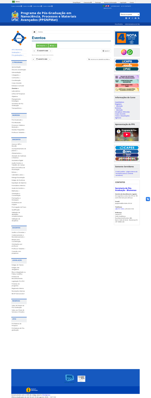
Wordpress (46, 395)
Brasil (18, 2)
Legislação (123, 2)
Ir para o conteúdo (16, 6)
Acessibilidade (115, 6)
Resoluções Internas (18, 291)
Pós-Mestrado (16, 122)
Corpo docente (16, 83)
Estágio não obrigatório (15, 268)
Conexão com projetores (16, 252)
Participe (98, 2)
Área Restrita (119, 24)
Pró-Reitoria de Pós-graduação (18, 329)
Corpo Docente (120, 114)
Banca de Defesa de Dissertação (18, 168)
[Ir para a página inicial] (34, 32)
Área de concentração (19, 70)
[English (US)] (106, 6)
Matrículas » (15, 191)
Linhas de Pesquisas (18, 94)
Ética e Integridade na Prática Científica (19, 273)
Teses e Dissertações (122, 116)
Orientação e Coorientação (16, 194)
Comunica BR (88, 2)
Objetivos (15, 96)
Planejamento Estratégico (16, 100)
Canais (132, 2)
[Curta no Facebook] (126, 18)
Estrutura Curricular (18, 86)
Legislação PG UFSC (18, 281)
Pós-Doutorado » (17, 120)
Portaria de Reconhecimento (17, 277)
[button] (99, 59)
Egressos (118, 118)
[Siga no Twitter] (129, 18)
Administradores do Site (132, 24)
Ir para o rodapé (47, 6)
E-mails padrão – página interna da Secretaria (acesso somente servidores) (126, 173)
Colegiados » (16, 75)
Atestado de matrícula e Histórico (19, 157)
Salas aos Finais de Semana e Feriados (18, 311)
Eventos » (15, 88)
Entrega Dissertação (18, 177)
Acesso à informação (110, 2)
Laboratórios (16, 91)
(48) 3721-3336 (119, 209)
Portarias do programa (16, 285)
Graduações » (16, 52)
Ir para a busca (37, 6)
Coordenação (16, 80)
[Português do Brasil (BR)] (104, 6)
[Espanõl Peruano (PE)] (108, 6)
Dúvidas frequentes (18, 130)
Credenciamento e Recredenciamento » (18, 236)
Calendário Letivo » (18, 175)
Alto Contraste (126, 6)
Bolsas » (14, 172)
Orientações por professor (17, 245)
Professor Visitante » (18, 132)
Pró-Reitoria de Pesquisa (16, 324)
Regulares (118, 104)
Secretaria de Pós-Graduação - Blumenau (125, 189)
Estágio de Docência (18, 180)
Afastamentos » (17, 153)
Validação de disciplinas (16, 220)
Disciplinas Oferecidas (122, 112)
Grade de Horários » (18, 188)
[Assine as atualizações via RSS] (138, 18)
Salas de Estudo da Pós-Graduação (18, 306)
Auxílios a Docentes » (19, 232)
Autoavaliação (16, 72)
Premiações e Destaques (16, 199)
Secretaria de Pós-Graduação (18, 104)
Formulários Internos (18, 185)
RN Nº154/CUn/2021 (18, 294)
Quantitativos (119, 102)
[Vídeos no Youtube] (132, 18)
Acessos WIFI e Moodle (16, 145)
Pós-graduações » (17, 55)
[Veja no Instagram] (135, 18)
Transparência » (17, 108)
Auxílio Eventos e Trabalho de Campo (18, 164)
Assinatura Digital (17, 160)
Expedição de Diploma (19, 183)
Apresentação (16, 67)
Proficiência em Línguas (17, 203)
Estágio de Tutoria (17, 265)
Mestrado (119, 106)
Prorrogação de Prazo (19, 207)
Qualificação (16, 210)
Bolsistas (118, 108)
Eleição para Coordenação (16, 240)
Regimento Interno (18, 288)
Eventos (40, 32)
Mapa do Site (107, 8)
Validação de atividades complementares (17, 214)
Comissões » (16, 78)
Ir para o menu (27, 6)
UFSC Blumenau (17, 50)
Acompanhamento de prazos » (19, 149)
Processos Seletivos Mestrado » (18, 126)
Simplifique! (76, 2)
